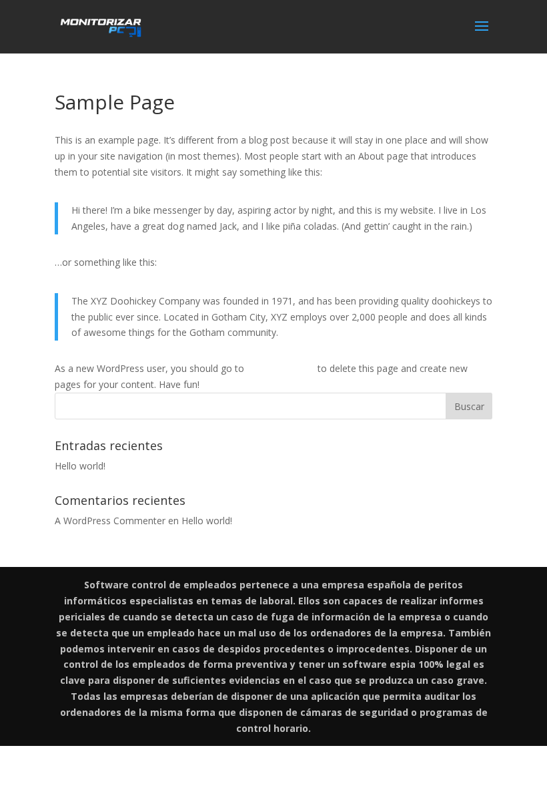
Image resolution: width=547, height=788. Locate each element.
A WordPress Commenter (110, 520)
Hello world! (80, 465)
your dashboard (281, 368)
